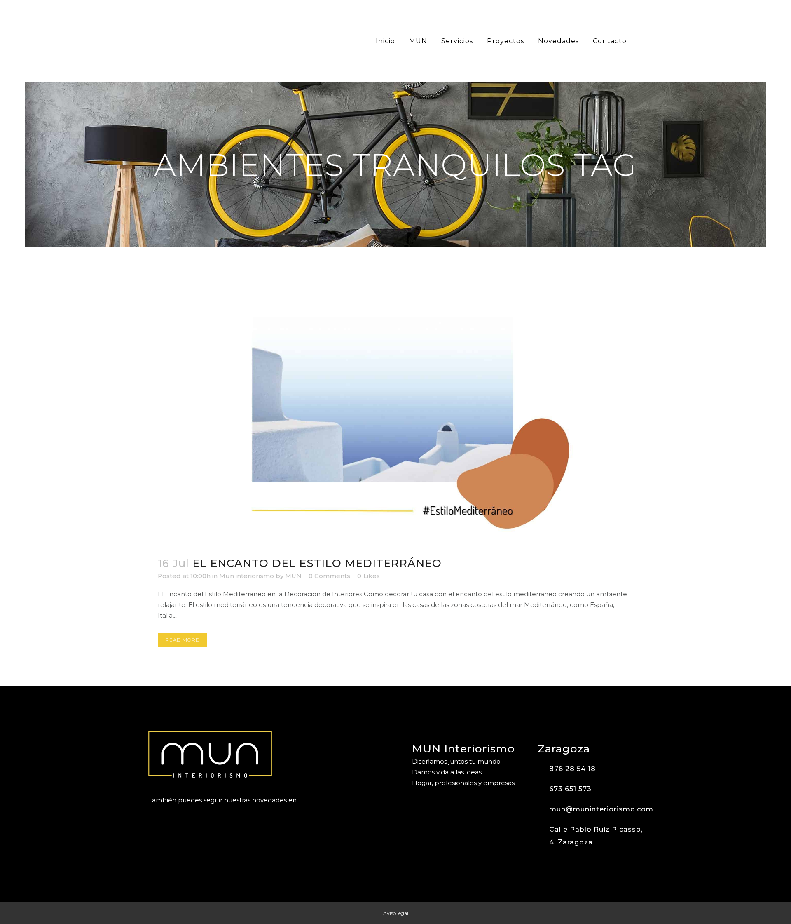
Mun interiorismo (246, 576)
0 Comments (329, 576)
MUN (293, 576)
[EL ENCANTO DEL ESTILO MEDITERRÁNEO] (395, 407)
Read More (182, 640)
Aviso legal (395, 913)
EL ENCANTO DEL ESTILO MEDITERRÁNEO (317, 563)
